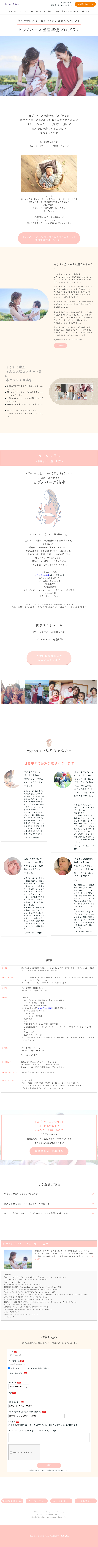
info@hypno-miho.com (52, 1514)
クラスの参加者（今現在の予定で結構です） (25, 1412)
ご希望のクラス (14, 1402)
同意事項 (11, 1421)
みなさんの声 (41, 11)
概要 (49, 11)
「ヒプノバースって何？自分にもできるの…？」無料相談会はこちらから (49, 238)
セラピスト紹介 (73, 11)
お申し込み (85, 11)
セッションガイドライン (61, 1501)
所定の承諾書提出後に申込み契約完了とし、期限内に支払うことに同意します (44, 1425)
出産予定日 (12, 1382)
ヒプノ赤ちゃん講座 (42, 575)
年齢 (10, 1393)
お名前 (10, 1351)
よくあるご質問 (59, 11)
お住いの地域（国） (15, 1373)
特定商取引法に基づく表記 (12, 1501)
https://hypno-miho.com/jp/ (56, 1517)
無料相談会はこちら (85, 4)
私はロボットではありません (23, 1452)
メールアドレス (14, 1361)
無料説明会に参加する (49, 1151)
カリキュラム (28, 11)
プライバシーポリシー (37, 1501)
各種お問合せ (86, 1501)
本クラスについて (15, 11)
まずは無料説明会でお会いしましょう (49, 658)
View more (60, 345)
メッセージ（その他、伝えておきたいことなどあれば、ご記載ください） (35, 1431)
